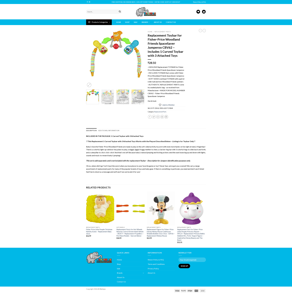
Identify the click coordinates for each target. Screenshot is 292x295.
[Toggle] (143, 273)
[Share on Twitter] (154, 117)
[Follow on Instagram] (89, 2)
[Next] (140, 58)
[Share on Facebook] (150, 117)
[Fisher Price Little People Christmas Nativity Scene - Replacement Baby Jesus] (100, 208)
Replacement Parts (162, 32)
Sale (135, 22)
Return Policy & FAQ (199, 2)
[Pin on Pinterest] (162, 117)
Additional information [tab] (108, 130)
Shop (127, 22)
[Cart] (204, 12)
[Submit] (120, 12)
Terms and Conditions (156, 264)
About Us (158, 22)
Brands (145, 22)
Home (118, 22)
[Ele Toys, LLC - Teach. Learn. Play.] (146, 12)
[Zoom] (89, 85)
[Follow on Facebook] (87, 2)
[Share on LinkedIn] (166, 117)
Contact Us (171, 22)
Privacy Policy (153, 268)
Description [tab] (91, 130)
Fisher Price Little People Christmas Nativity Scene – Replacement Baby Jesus (99, 231)
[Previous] (90, 58)
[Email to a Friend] (158, 117)
